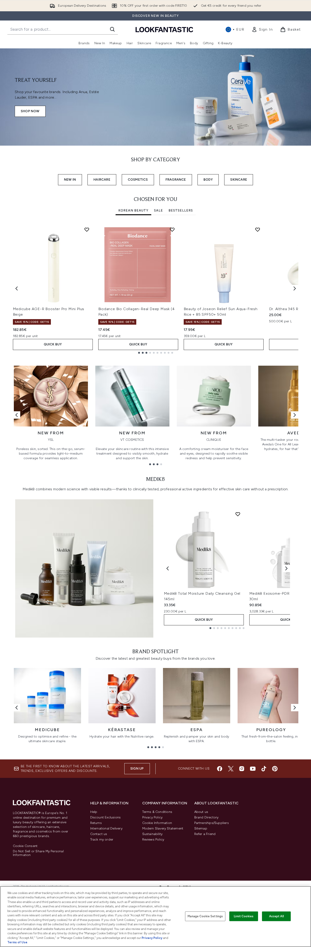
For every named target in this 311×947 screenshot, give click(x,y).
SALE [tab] (158, 210)
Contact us (98, 834)
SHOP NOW (30, 111)
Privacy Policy (152, 817)
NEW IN (70, 180)
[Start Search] (112, 29)
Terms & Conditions (157, 812)
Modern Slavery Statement (162, 828)
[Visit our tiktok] (263, 768)
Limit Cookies (243, 916)
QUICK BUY (53, 344)
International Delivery (106, 828)
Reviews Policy (153, 839)
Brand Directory (206, 817)
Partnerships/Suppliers (211, 823)
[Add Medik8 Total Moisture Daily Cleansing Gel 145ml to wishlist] (237, 514)
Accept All (276, 916)
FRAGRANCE (176, 180)
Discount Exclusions (105, 817)
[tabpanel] (155, 289)
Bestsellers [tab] (181, 210)
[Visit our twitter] (230, 768)
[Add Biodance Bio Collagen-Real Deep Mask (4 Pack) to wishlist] (172, 229)
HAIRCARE (101, 180)
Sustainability (152, 834)
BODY (208, 180)
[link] (262, 29)
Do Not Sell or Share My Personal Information (38, 853)
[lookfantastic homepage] (164, 29)
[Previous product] (167, 568)
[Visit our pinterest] (274, 768)
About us (201, 812)
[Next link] (294, 415)
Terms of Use (17, 942)
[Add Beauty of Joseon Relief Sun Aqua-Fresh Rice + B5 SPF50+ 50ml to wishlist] (257, 229)
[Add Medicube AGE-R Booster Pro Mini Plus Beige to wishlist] (86, 229)
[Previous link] (16, 415)
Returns (96, 823)
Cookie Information (157, 823)
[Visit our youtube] (252, 768)
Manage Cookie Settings (205, 916)
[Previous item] (16, 288)
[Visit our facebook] (219, 768)
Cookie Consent (25, 846)
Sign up (137, 769)
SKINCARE (238, 180)
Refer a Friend (205, 834)
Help (93, 812)
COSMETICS (138, 180)
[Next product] (286, 568)
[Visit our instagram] (241, 768)
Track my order (101, 839)
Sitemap (200, 828)
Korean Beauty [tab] (133, 210)
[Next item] (294, 288)
